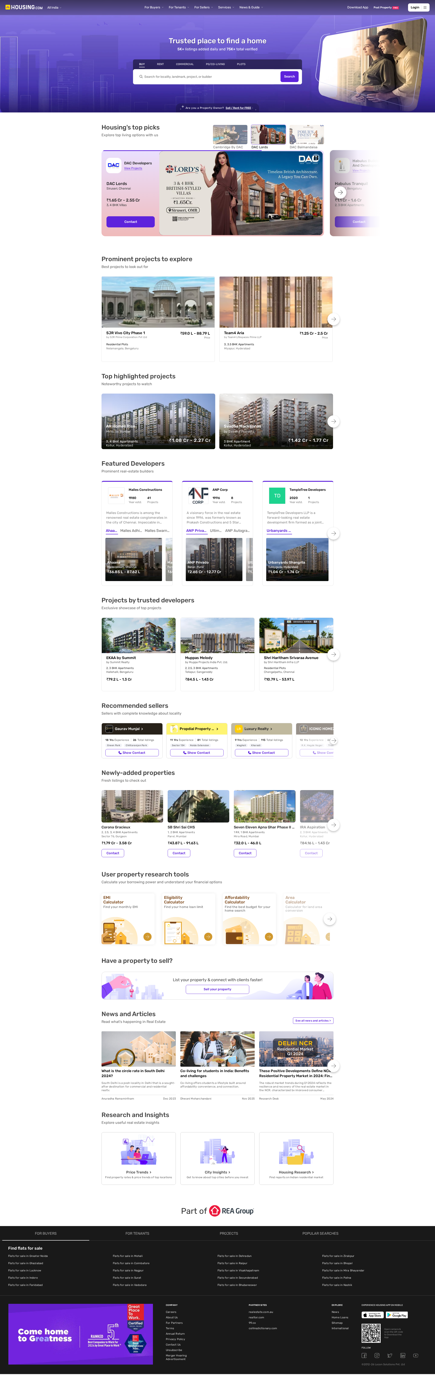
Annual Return (175, 1333)
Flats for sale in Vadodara (130, 1285)
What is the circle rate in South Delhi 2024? (133, 1073)
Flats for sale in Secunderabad (238, 1277)
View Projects (133, 168)
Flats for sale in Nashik (337, 1285)
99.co (252, 1322)
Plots (241, 64)
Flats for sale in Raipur (232, 1263)
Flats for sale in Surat (127, 1277)
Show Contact (134, 753)
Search (289, 77)
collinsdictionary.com (263, 1328)
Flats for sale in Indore (23, 1277)
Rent (160, 64)
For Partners (174, 1322)
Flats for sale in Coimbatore (131, 1263)
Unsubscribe (174, 1350)
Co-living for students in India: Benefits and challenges (214, 1073)
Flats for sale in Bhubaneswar (237, 1285)
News (335, 1312)
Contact (112, 853)
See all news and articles (313, 1020)
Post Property (386, 7)
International (340, 1328)
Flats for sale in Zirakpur (338, 1256)
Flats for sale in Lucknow (24, 1270)
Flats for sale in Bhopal (337, 1263)
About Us (172, 1317)
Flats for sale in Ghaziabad (25, 1263)
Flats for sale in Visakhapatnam (238, 1270)
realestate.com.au (261, 1312)
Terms (170, 1328)
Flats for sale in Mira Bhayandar (343, 1270)
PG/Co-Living (215, 64)
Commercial (185, 64)
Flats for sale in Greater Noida (28, 1256)
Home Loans (340, 1317)
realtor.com (256, 1317)
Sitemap (337, 1322)
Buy (142, 64)
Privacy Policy (175, 1339)
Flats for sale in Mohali (128, 1256)
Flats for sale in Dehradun (234, 1256)
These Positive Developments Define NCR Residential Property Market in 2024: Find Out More (295, 1073)
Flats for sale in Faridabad (25, 1285)
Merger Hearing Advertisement (176, 1357)
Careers (171, 1312)
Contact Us (173, 1344)
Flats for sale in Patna (336, 1277)
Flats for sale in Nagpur (128, 1270)
